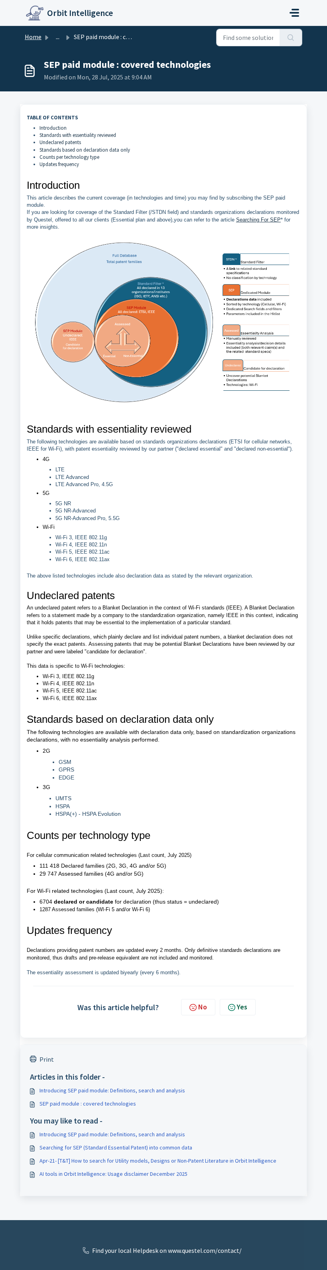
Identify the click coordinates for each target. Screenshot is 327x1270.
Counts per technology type (69, 157)
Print (46, 1059)
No (202, 1006)
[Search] (291, 37)
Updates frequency (59, 164)
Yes (242, 1006)
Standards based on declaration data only (84, 149)
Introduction (53, 128)
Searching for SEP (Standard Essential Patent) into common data (115, 1147)
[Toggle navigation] (294, 13)
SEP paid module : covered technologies (87, 1103)
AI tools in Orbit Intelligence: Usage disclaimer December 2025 (113, 1173)
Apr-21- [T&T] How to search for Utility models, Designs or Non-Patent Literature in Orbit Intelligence (157, 1160)
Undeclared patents (60, 142)
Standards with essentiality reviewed (77, 135)
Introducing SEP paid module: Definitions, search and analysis (112, 1090)
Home (33, 37)
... (57, 37)
